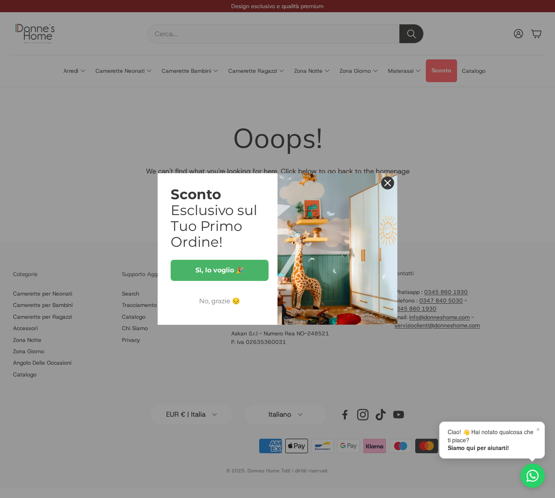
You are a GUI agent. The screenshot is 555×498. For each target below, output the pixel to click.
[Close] (387, 183)
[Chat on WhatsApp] (532, 475)
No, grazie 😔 (219, 301)
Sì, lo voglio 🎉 (219, 270)
